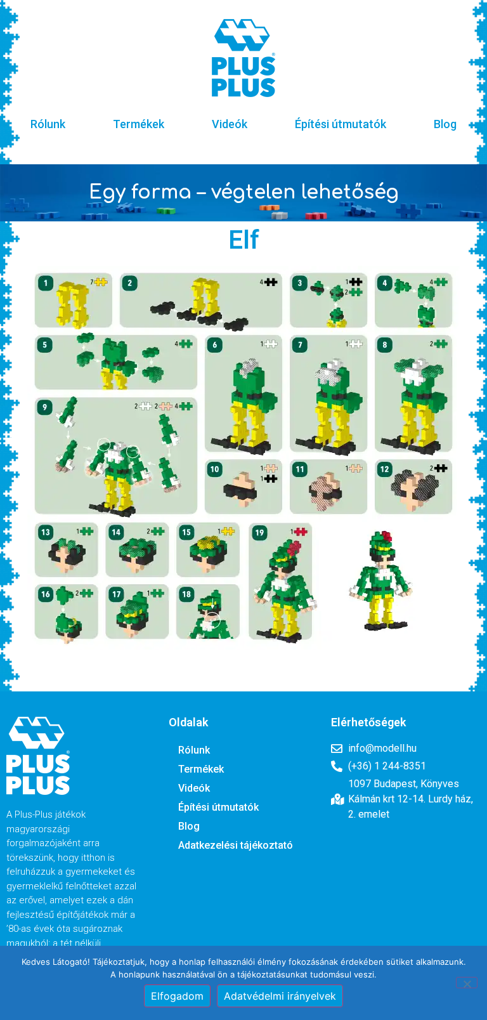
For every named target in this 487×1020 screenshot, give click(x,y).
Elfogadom (177, 996)
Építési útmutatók (340, 124)
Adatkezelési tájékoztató (235, 845)
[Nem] (466, 982)
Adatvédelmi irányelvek (280, 996)
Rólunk (47, 124)
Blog (445, 124)
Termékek (138, 124)
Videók (229, 124)
